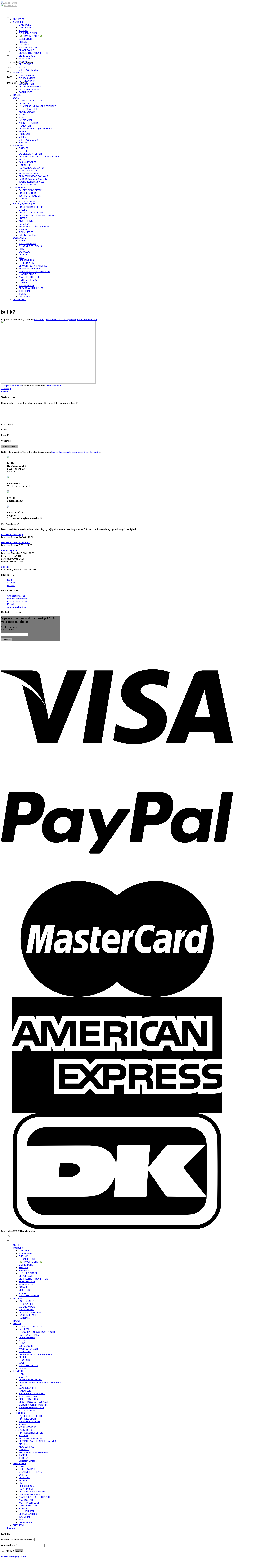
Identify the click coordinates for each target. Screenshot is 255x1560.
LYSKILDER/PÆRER (29, 89)
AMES (22, 240)
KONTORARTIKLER (29, 108)
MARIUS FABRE (27, 274)
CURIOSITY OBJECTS (30, 100)
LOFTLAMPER (26, 75)
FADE (22, 159)
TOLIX (22, 293)
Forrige (6, 388)
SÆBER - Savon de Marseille (33, 178)
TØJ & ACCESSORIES (24, 204)
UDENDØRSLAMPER (30, 86)
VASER (22, 136)
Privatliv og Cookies (17, 601)
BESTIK (23, 150)
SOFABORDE (26, 58)
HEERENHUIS (26, 260)
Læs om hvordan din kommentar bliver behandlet (75, 451)
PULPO (23, 282)
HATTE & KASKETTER (31, 212)
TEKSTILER (19, 187)
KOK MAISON (26, 262)
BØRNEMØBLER (28, 33)
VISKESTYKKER (27, 184)
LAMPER (17, 72)
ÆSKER (23, 142)
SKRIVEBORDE (27, 55)
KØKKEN (18, 145)
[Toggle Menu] (8, 17)
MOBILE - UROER (28, 122)
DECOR (17, 97)
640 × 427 (39, 319)
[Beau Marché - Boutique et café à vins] (9, 4)
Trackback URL (55, 385)
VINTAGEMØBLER (29, 69)
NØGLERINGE (26, 220)
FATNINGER (25, 92)
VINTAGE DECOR (28, 139)
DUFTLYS (24, 103)
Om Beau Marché (16, 595)
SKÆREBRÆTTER (28, 173)
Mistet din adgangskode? (14, 1556)
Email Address (8, 629)
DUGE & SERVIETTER (30, 153)
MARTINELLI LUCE (29, 276)
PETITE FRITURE (28, 279)
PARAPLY (24, 223)
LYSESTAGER (26, 120)
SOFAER (23, 61)
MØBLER (18, 21)
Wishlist (11, 585)
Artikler (11, 582)
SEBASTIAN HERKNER (31, 288)
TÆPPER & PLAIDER (29, 195)
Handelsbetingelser (17, 598)
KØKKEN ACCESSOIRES (32, 167)
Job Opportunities (16, 606)
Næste (6, 391)
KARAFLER (25, 164)
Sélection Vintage (28, 234)
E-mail (5, 435)
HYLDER (23, 41)
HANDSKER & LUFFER (31, 206)
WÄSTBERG (25, 296)
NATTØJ (23, 218)
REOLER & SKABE (28, 47)
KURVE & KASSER (28, 170)
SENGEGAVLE (26, 50)
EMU (21, 257)
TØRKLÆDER (26, 232)
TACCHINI (25, 290)
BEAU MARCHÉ (27, 243)
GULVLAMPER (27, 80)
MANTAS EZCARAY (29, 268)
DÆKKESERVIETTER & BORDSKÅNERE (40, 156)
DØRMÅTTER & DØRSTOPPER (35, 128)
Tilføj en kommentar (11, 385)
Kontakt (11, 604)
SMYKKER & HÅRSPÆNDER (34, 226)
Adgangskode (9, 1545)
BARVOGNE (25, 27)
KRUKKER (24, 134)
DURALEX (24, 251)
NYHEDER (18, 19)
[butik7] (48, 382)
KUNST (23, 117)
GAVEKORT (19, 299)
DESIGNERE (19, 237)
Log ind (19, 1551)
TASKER (23, 229)
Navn (4, 429)
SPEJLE (22, 131)
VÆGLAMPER (26, 83)
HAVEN (17, 94)
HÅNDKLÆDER (27, 192)
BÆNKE (23, 30)
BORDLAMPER (27, 78)
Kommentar (8, 424)
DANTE (23, 248)
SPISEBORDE (26, 64)
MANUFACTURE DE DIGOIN (34, 271)
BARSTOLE (25, 24)
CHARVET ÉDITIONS (30, 246)
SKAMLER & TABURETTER (33, 52)
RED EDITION (26, 285)
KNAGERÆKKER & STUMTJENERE (37, 106)
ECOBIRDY (25, 254)
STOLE (22, 66)
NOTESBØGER (27, 111)
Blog (9, 579)
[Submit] (8, 55)
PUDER (23, 198)
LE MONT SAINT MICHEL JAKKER (37, 215)
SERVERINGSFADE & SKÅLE (33, 176)
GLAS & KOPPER (27, 162)
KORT (22, 114)
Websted (6, 440)
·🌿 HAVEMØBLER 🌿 (30, 35)
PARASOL (24, 44)
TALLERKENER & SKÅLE (31, 181)
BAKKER (23, 148)
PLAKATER (25, 125)
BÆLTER (23, 209)
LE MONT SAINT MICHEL (33, 265)
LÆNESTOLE (26, 38)
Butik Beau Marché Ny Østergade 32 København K (71, 319)
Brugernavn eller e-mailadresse (17, 1539)
